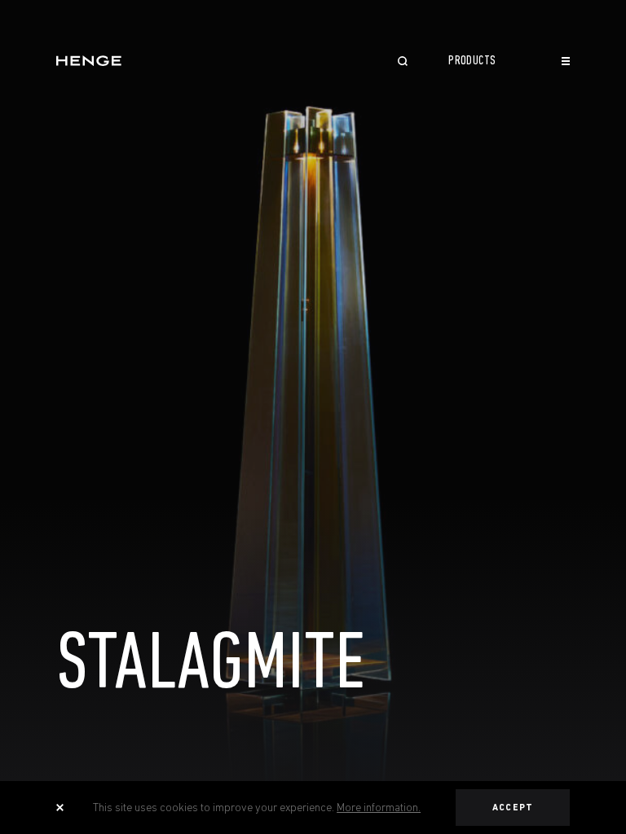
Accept (512, 807)
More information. (379, 807)
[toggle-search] (403, 62)
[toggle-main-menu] (565, 61)
